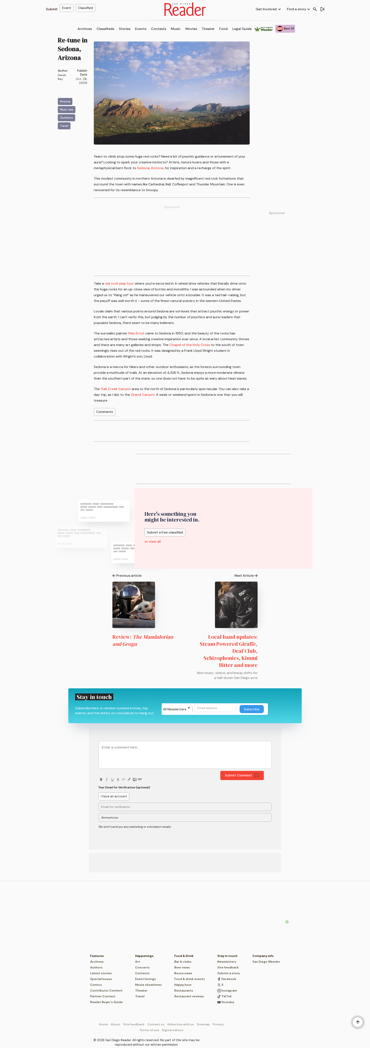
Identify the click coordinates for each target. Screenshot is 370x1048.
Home (103, 1024)
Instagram (229, 990)
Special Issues (101, 979)
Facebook (228, 979)
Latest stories (101, 973)
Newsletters (226, 962)
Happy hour (183, 985)
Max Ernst (136, 333)
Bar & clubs (182, 962)
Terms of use (149, 1030)
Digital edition (173, 1030)
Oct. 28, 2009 (81, 81)
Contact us (155, 1024)
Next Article (244, 575)
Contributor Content (106, 990)
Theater (208, 29)
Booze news (183, 973)
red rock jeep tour (119, 283)
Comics (96, 985)
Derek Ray (62, 77)
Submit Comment (238, 775)
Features (97, 956)
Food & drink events (189, 979)
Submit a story (228, 973)
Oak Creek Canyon (116, 389)
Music (176, 29)
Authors (96, 967)
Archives (85, 29)
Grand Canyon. (143, 394)
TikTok (226, 996)
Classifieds (105, 29)
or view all (153, 541)
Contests (158, 29)
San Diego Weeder (266, 962)
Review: (142, 640)
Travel (140, 996)
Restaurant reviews (189, 996)
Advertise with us (180, 1024)
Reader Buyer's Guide (106, 1002)
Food (223, 29)
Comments (104, 412)
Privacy (218, 1024)
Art (137, 962)
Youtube (227, 1002)
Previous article (129, 575)
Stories (124, 29)
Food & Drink (184, 956)
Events (140, 29)
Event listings (145, 979)
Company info (263, 956)
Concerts (142, 967)
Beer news (182, 967)
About (115, 1024)
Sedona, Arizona (150, 168)
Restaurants (183, 990)
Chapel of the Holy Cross (189, 345)
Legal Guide (242, 29)
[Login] (322, 9)
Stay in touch (227, 956)
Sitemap (203, 1024)
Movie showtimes (148, 985)
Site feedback (228, 967)
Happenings (144, 956)
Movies (191, 29)
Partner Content (102, 996)
